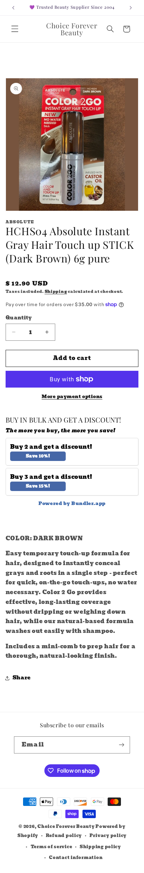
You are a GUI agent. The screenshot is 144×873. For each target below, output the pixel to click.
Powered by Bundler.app (72, 503)
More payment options (72, 397)
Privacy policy (108, 835)
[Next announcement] (130, 7)
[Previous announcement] (13, 7)
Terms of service (51, 847)
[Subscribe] (121, 744)
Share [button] (22, 677)
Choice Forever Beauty (66, 826)
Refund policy (64, 835)
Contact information (75, 857)
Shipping (56, 292)
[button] (15, 29)
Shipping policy (100, 847)
